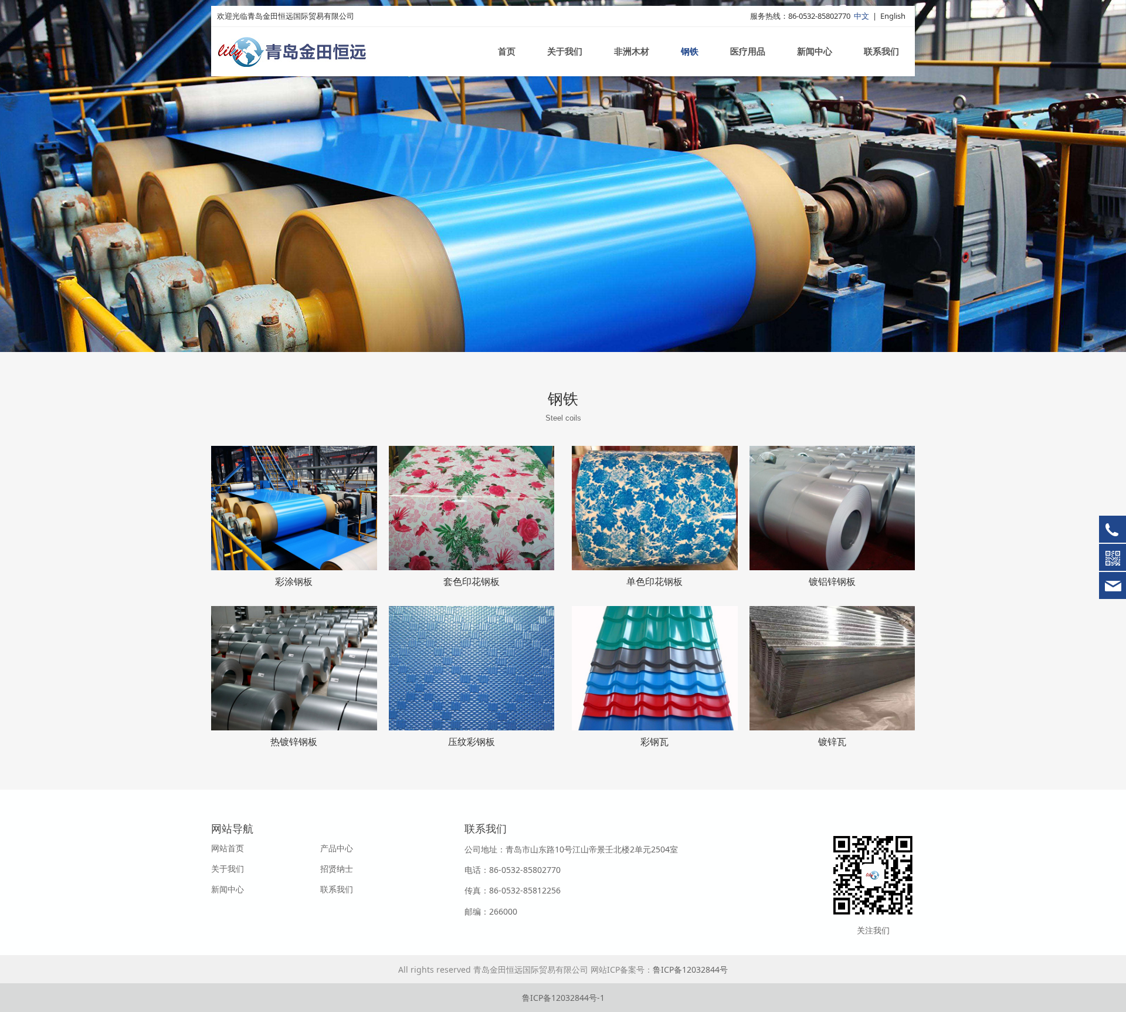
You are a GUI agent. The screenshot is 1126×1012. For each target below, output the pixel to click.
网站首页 (227, 848)
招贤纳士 (336, 868)
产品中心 (336, 848)
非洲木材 (631, 51)
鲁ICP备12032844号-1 (563, 997)
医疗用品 (747, 51)
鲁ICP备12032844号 (690, 969)
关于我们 (564, 51)
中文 (861, 16)
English (892, 16)
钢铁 (689, 51)
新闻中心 (814, 51)
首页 (506, 51)
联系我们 (881, 51)
